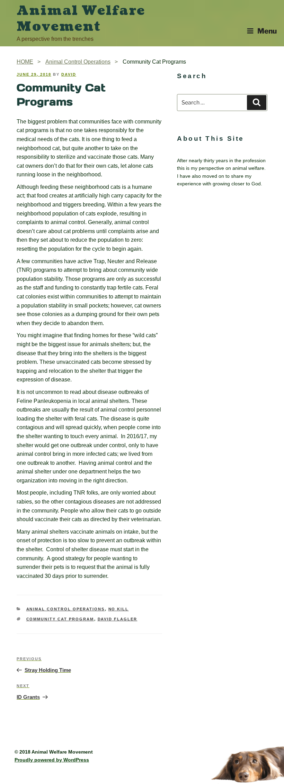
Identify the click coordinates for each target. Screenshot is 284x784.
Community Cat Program (60, 619)
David (68, 74)
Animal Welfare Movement (81, 19)
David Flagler (117, 619)
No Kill (118, 609)
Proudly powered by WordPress (52, 760)
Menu (267, 31)
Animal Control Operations (65, 609)
